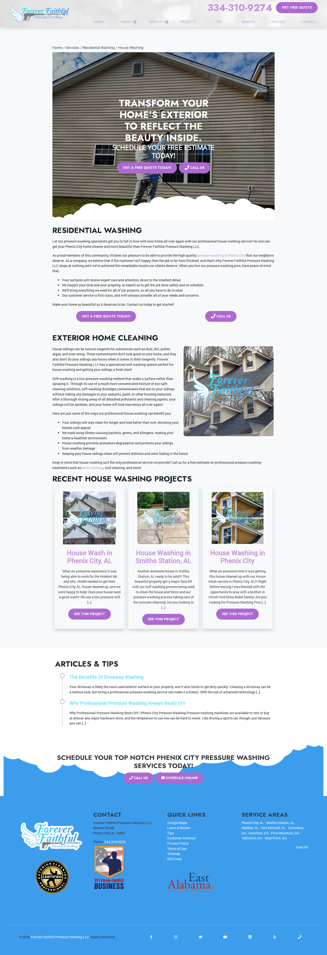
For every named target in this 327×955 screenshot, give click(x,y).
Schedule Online (181, 777)
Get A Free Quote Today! (147, 167)
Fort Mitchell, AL (273, 827)
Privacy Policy (178, 843)
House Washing (130, 47)
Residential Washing (99, 47)
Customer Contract (181, 838)
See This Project (89, 613)
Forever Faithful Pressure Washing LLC (60, 937)
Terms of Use (176, 848)
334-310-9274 (239, 8)
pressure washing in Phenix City (221, 255)
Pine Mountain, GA (285, 833)
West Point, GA (276, 838)
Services (72, 47)
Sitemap (173, 853)
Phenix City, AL (253, 822)
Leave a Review (178, 827)
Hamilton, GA (258, 833)
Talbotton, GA (252, 838)
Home (57, 47)
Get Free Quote (297, 7)
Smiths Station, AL (280, 822)
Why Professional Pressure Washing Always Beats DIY (127, 703)
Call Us (196, 167)
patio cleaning (92, 467)
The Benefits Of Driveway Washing (106, 677)
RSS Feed (174, 859)
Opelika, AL (250, 827)
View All (302, 847)
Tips (170, 833)
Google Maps (177, 822)
